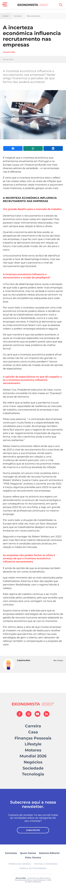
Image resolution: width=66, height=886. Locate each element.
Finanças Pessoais (33, 738)
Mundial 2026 (33, 756)
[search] (60, 4)
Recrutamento (33, 16)
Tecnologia (33, 774)
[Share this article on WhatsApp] (33, 148)
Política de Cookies (20, 863)
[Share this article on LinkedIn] (53, 148)
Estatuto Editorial (49, 853)
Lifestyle (33, 744)
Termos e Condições (46, 863)
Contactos (11, 853)
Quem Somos (28, 853)
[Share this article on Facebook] (13, 148)
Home (5, 16)
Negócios (33, 762)
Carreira (17, 16)
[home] (33, 5)
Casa (33, 732)
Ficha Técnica (33, 857)
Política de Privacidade (33, 868)
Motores (33, 750)
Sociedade (33, 768)
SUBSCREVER (33, 830)
